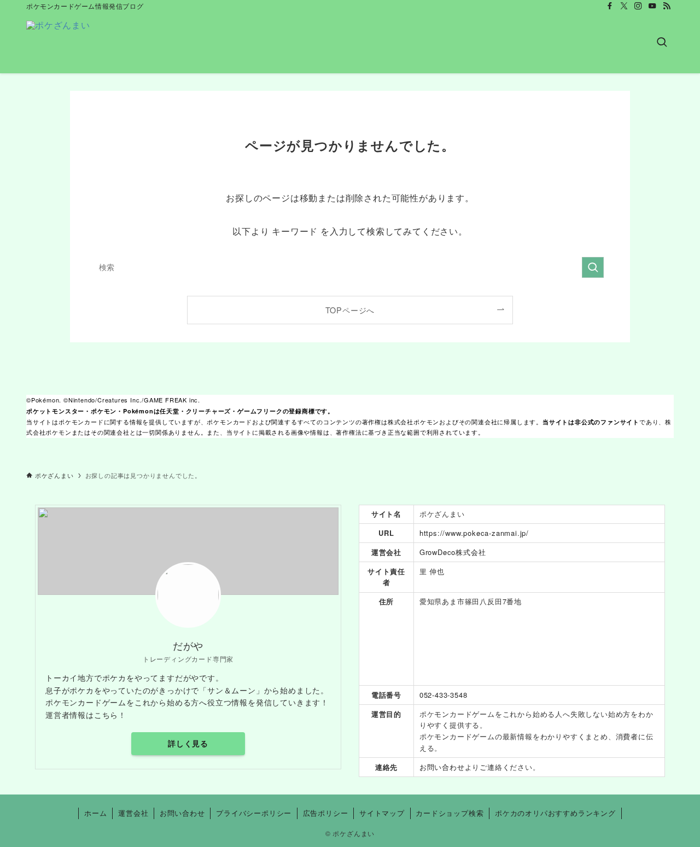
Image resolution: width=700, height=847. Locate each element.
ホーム (95, 813)
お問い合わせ (442, 767)
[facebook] (610, 6)
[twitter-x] (624, 6)
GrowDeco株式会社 (452, 552)
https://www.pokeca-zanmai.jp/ (474, 533)
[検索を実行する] (593, 267)
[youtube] (652, 6)
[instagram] (638, 6)
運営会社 (133, 813)
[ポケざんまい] (58, 43)
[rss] (667, 6)
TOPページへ (350, 310)
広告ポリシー (325, 813)
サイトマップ (382, 813)
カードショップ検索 (449, 813)
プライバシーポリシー (253, 813)
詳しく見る (188, 743)
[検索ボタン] (662, 42)
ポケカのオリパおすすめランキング (555, 813)
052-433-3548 (443, 695)
